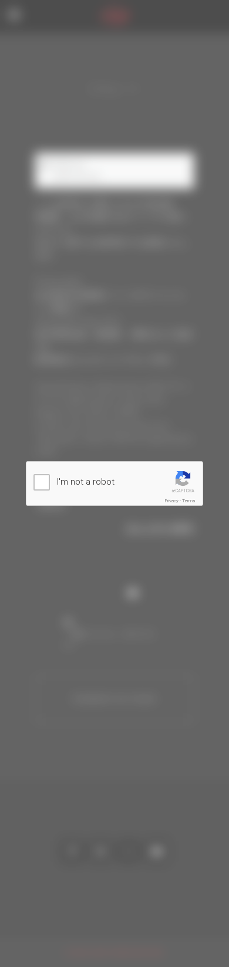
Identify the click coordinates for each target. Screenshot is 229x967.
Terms (189, 500)
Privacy (172, 500)
